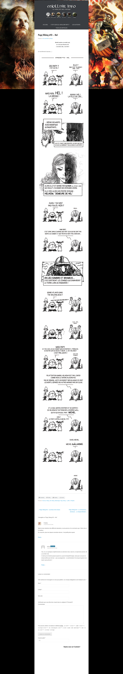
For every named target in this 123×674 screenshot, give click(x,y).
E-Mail (40, 589)
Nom (39, 583)
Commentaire (41, 604)
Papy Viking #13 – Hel (48, 35)
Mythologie (57, 500)
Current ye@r (41, 638)
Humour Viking (45, 500)
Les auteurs (76, 24)
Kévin (51, 38)
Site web (40, 596)
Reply (39, 537)
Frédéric (46, 523)
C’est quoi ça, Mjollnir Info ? (60, 24)
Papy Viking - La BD (64, 500)
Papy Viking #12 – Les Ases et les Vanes (49, 509)
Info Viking (52, 500)
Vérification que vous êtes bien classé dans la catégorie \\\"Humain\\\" (55, 602)
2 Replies (72, 500)
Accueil (45, 24)
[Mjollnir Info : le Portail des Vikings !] (61, 12)
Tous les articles (61, 28)
